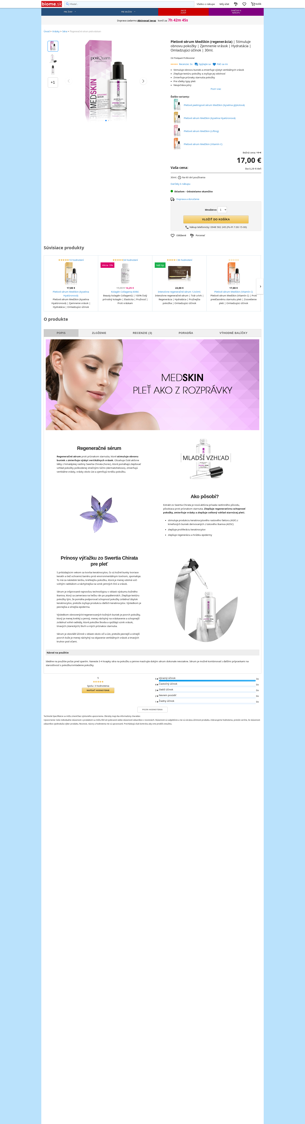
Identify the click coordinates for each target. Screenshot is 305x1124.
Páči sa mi (220, 64)
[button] (106, 120)
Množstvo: (211, 209)
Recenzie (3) (142, 333)
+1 (53, 82)
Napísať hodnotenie (98, 690)
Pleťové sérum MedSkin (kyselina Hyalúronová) (210, 118)
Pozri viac (216, 88)
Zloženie (99, 333)
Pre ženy (68, 11)
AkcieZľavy (183, 11)
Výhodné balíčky (233, 333)
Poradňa (186, 333)
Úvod (47, 31)
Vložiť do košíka (216, 219)
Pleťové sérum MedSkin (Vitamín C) (203, 144)
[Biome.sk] (51, 4)
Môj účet (224, 4)
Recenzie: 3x (185, 64)
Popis (61, 333)
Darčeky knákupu (236, 11)
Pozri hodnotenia (152, 710)
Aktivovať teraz (146, 20)
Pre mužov (126, 11)
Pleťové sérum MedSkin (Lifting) (201, 131)
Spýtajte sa (202, 64)
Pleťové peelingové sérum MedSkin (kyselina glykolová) (214, 105)
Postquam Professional (184, 58)
